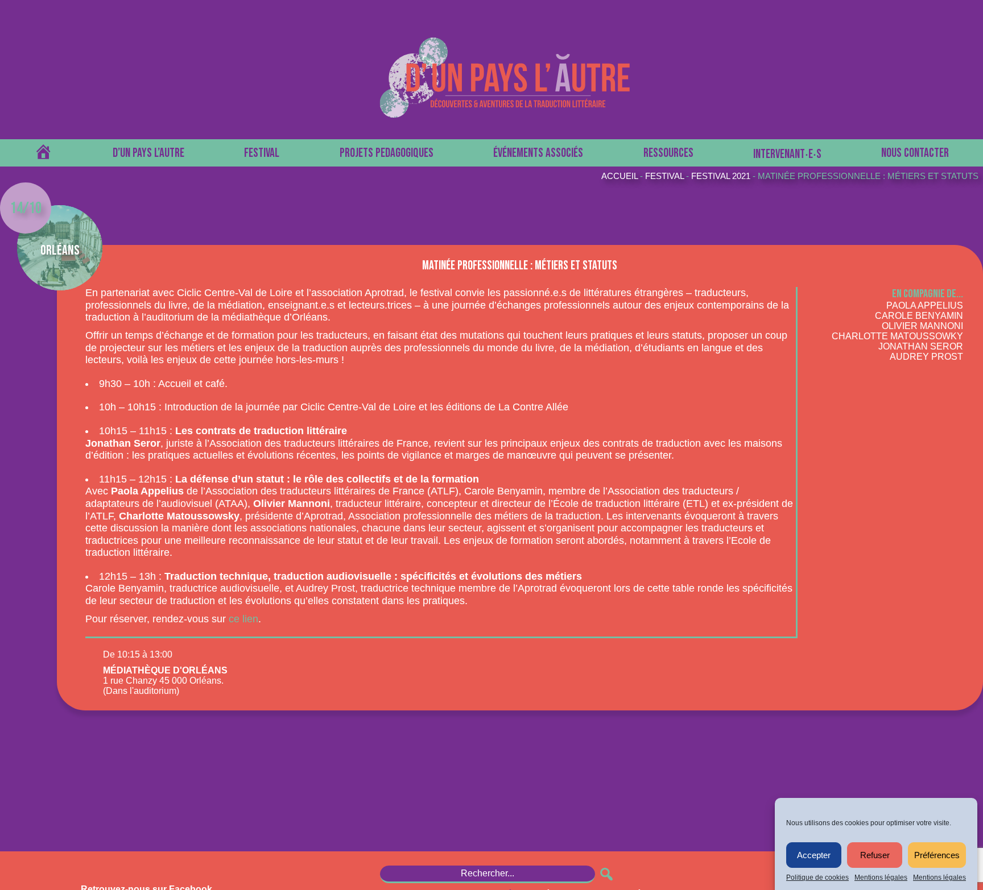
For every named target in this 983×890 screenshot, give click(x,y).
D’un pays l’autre (148, 153)
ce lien (243, 619)
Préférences (937, 855)
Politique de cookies (817, 877)
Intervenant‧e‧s (787, 154)
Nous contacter (915, 153)
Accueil (619, 176)
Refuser (875, 855)
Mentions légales (880, 877)
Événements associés (538, 153)
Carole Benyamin (919, 316)
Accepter (814, 855)
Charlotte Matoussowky (897, 336)
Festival (261, 153)
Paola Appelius (924, 305)
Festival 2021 (720, 176)
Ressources (668, 153)
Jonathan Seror (920, 346)
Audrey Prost (926, 356)
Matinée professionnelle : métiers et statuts (868, 176)
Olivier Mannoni (922, 326)
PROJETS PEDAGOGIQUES (386, 153)
